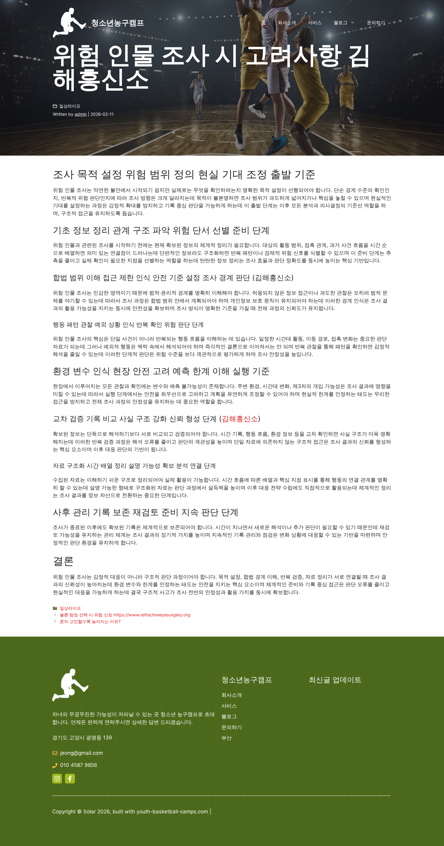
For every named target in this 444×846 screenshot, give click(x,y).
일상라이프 (69, 105)
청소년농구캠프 (117, 22)
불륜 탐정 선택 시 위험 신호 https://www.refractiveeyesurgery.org (125, 614)
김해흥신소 (240, 418)
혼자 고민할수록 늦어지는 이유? (90, 621)
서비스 (315, 22)
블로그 (340, 22)
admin (81, 114)
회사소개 (287, 22)
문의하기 (376, 22)
